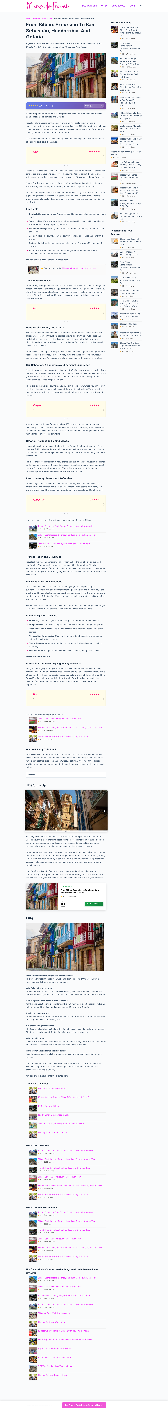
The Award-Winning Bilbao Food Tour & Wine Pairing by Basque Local (70, 727)
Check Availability (93, 904)
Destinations (89, 6)
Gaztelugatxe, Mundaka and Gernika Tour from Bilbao (130, 129)
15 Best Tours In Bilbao (48, 1106)
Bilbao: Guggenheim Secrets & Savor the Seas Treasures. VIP (129, 190)
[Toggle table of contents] (103, 774)
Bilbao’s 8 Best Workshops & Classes (79, 268)
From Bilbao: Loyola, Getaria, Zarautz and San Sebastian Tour (129, 303)
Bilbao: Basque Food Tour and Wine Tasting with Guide (63, 736)
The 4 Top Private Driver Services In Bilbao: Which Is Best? (65, 1340)
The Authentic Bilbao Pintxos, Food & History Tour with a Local (130, 165)
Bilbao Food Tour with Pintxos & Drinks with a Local (130, 242)
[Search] (141, 6)
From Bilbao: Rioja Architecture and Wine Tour (130, 280)
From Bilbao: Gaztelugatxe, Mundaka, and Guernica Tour (64, 544)
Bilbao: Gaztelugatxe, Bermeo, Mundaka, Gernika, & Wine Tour (66, 535)
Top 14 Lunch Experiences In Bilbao (54, 1115)
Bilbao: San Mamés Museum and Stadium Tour (59, 719)
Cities (104, 6)
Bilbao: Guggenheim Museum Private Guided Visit (131, 216)
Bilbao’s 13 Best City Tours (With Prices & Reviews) (61, 1124)
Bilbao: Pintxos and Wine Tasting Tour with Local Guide (130, 87)
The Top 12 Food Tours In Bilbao (52, 1132)
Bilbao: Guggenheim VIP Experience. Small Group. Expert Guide (131, 141)
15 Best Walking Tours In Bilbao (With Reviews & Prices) (63, 1097)
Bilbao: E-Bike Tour (128, 324)
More (132, 6)
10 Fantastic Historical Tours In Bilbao (55, 1357)
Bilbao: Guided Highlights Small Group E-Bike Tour (130, 203)
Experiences (118, 6)
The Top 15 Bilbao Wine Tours (51, 1088)
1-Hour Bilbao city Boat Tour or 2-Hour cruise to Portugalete (65, 526)
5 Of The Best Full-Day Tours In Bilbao (55, 1366)
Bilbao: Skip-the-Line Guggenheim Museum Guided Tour (130, 346)
